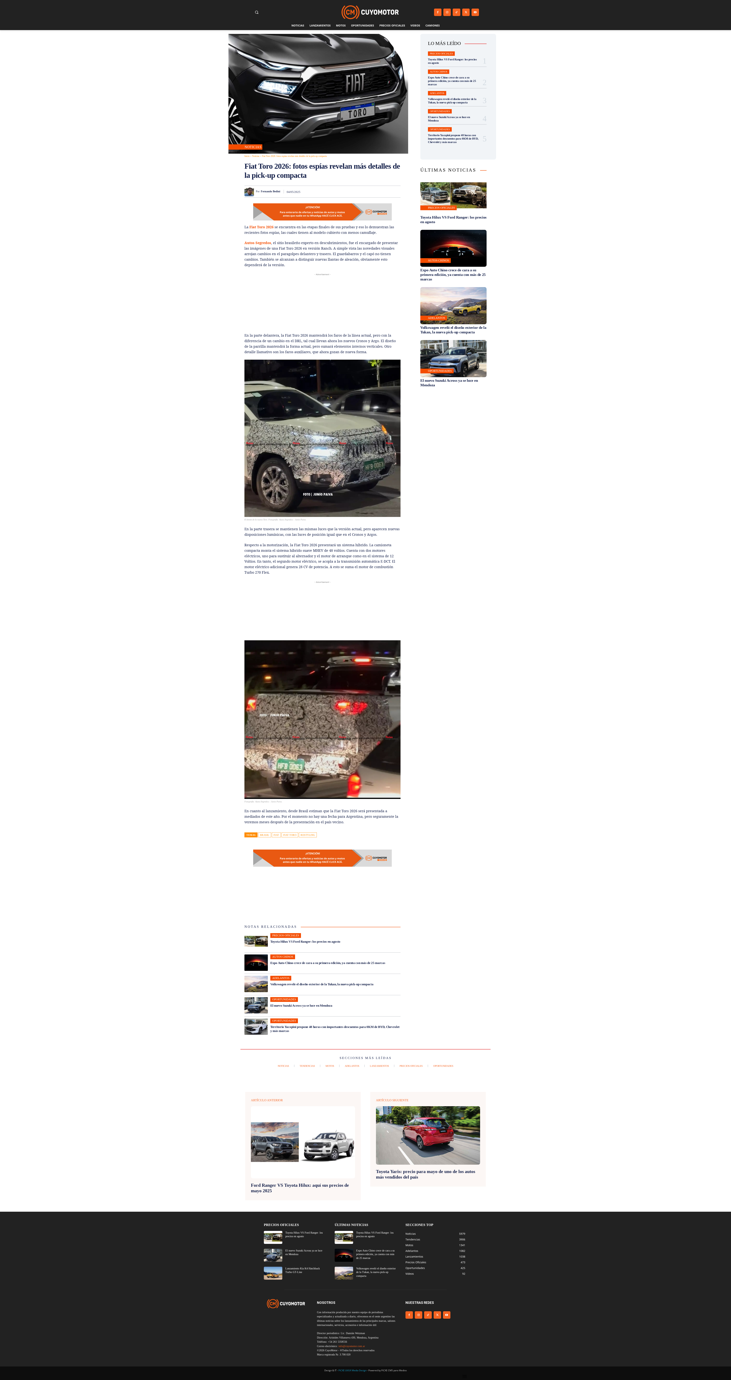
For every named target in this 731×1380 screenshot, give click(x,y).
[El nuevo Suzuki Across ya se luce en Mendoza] (256, 1005)
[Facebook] (437, 12)
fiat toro (290, 835)
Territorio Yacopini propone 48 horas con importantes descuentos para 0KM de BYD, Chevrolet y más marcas (453, 139)
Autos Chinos (282, 956)
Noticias (253, 147)
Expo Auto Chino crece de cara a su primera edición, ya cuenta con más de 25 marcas (327, 963)
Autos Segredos (257, 242)
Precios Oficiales (285, 935)
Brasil (264, 835)
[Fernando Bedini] (250, 191)
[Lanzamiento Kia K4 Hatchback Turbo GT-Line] (273, 1273)
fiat (276, 835)
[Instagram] (447, 12)
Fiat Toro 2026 (261, 227)
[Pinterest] (352, 191)
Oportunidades (284, 999)
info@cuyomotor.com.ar (351, 1346)
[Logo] (370, 12)
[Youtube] (475, 12)
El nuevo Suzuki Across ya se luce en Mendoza (301, 1005)
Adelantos (280, 978)
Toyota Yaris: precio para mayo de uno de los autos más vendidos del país (425, 1174)
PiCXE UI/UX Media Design (352, 1370)
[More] (397, 191)
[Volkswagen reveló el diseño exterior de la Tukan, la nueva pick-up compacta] (256, 984)
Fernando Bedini (270, 191)
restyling (308, 835)
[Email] (379, 191)
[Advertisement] (322, 303)
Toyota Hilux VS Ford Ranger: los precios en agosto (305, 941)
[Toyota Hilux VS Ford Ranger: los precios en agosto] (256, 941)
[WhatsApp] (361, 191)
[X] (466, 12)
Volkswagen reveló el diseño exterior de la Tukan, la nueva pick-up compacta (321, 984)
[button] (256, 12)
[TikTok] (456, 12)
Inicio (247, 156)
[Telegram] (387, 191)
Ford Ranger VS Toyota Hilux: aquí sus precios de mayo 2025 (300, 1188)
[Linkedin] (370, 191)
